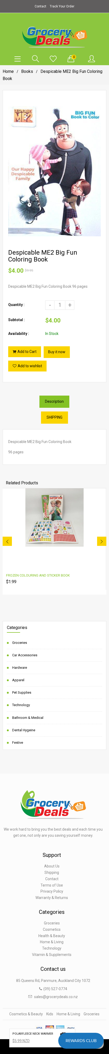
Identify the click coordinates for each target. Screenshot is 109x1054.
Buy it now (56, 352)
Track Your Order (62, 6)
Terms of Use (51, 885)
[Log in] (91, 59)
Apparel (18, 680)
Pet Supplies (21, 692)
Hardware (19, 668)
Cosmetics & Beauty (26, 1014)
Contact (40, 6)
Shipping (51, 872)
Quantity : (16, 305)
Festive (17, 743)
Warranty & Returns (51, 898)
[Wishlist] (53, 59)
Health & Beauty (51, 936)
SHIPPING (54, 417)
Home (8, 71)
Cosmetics (52, 929)
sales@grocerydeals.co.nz (56, 997)
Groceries (19, 643)
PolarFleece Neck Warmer (32, 1033)
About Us (52, 866)
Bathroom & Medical (27, 718)
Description (54, 401)
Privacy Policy (51, 891)
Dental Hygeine (23, 730)
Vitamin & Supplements (51, 955)
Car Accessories (24, 655)
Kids (49, 1014)
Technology (21, 705)
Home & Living (51, 942)
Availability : (18, 333)
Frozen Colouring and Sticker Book (38, 575)
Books (27, 71)
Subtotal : (16, 320)
